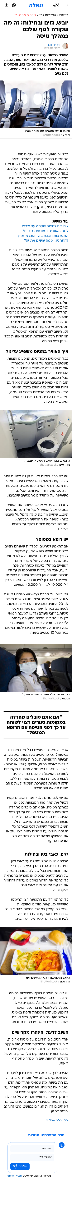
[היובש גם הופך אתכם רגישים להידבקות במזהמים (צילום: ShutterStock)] (36, 439)
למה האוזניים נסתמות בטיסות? (45, 231)
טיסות (65, 1120)
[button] (56, 5)
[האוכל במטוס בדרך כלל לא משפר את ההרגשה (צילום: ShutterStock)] (36, 956)
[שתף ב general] (6, 5)
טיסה (57, 1120)
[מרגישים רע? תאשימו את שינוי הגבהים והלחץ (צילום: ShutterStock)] (36, 109)
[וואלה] (36, 5)
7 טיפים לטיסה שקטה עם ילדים (45, 226)
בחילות (50, 1120)
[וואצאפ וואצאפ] (14, 5)
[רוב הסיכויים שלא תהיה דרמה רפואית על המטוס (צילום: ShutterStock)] (36, 673)
